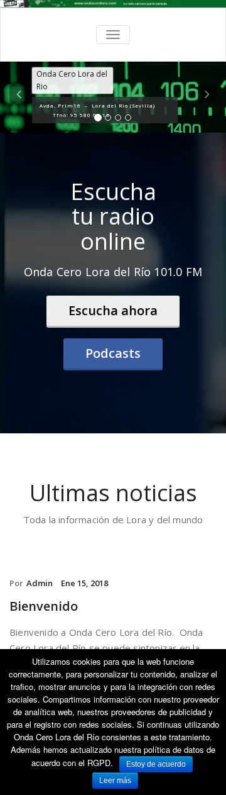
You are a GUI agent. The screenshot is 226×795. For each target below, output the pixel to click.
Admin (39, 583)
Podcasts (113, 353)
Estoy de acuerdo (156, 764)
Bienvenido (43, 606)
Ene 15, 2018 (84, 583)
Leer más (115, 780)
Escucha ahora (113, 310)
